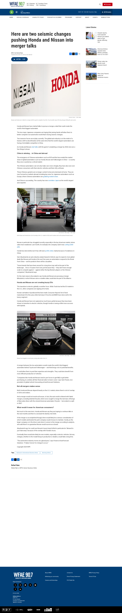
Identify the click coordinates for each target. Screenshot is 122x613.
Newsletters (105, 17)
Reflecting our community (52, 576)
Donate (108, 4)
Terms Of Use (92, 576)
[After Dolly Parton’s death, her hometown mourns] (91, 76)
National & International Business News (27, 452)
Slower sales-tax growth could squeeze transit (102, 63)
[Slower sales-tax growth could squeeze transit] (91, 64)
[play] (11, 12)
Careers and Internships (51, 580)
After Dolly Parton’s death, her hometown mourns (103, 75)
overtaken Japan (53, 180)
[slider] (19, 12)
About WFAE (48, 572)
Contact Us (70, 572)
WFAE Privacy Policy (94, 572)
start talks (34, 147)
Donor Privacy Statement (73, 576)
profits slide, (49, 251)
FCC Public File (70, 580)
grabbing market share (50, 176)
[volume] (16, 12)
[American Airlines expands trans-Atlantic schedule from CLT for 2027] (91, 51)
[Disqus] (61, 501)
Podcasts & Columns (54, 17)
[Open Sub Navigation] (14, 17)
